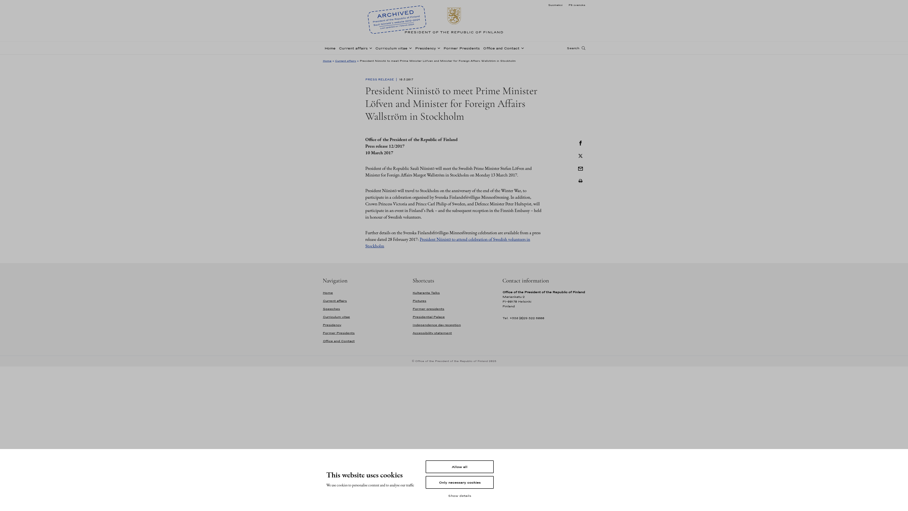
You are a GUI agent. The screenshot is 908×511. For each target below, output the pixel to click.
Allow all (459, 467)
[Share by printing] (580, 181)
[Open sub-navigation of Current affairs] (370, 48)
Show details (459, 495)
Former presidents (428, 309)
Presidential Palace (429, 317)
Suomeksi (555, 5)
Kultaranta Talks (426, 293)
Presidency (425, 48)
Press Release (380, 79)
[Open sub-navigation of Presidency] (438, 48)
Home (330, 48)
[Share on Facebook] (580, 142)
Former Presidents (461, 48)
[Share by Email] (580, 168)
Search (573, 48)
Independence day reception (437, 325)
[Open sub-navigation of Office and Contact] (521, 48)
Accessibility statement (432, 333)
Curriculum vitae (391, 48)
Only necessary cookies (460, 482)
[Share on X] (580, 155)
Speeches (331, 309)
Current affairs (353, 48)
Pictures (419, 301)
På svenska (576, 5)
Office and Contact (501, 48)
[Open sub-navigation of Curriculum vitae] (409, 48)
